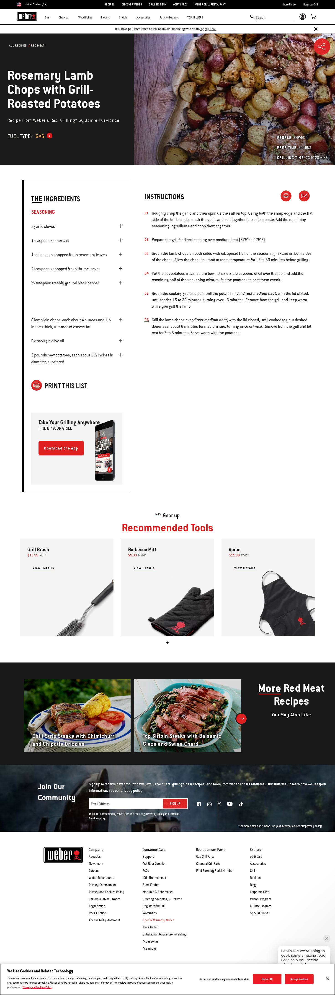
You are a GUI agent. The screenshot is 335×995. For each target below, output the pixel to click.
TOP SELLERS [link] (195, 17)
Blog (253, 885)
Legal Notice (97, 906)
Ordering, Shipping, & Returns (162, 899)
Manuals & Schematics (158, 892)
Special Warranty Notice (158, 920)
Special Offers (259, 913)
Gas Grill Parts (205, 857)
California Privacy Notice (105, 899)
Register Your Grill (154, 906)
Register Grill (310, 4)
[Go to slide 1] (167, 643)
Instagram (209, 804)
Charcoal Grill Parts (208, 864)
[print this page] (288, 196)
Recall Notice (97, 913)
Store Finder (289, 4)
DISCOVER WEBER (131, 4)
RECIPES (109, 4)
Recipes (255, 878)
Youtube (230, 803)
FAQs (146, 871)
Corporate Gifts (259, 892)
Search (260, 18)
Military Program (260, 899)
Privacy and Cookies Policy (106, 892)
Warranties (150, 913)
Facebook (199, 804)
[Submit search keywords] (252, 16)
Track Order (150, 927)
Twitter (219, 804)
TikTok (241, 804)
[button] (52, 17)
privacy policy (313, 826)
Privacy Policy (155, 814)
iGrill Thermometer (154, 878)
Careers (94, 871)
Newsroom (96, 864)
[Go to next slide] (241, 719)
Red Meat (37, 45)
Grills (253, 871)
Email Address (100, 804)
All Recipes (18, 45)
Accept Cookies (299, 979)
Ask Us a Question (154, 864)
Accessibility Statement (104, 920)
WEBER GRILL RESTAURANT (210, 4)
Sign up (175, 804)
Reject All (267, 979)
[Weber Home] (27, 16)
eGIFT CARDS (180, 4)
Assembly (149, 948)
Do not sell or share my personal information (224, 979)
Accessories (258, 864)
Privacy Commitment (102, 885)
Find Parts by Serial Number (214, 871)
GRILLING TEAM (157, 4)
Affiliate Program (260, 906)
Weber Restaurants (101, 878)
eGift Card (256, 857)
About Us (95, 857)
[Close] (316, 29)
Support (148, 857)
